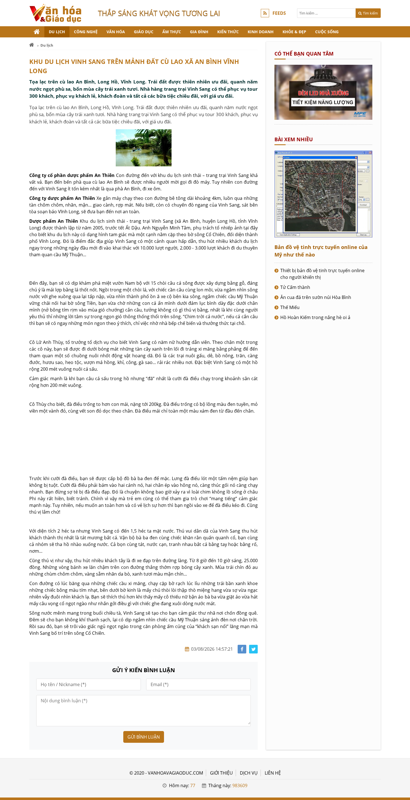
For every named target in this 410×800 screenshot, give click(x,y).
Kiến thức (228, 31)
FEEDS (279, 13)
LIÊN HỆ (273, 773)
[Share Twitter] (253, 649)
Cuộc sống (327, 31)
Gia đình (199, 31)
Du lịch (57, 31)
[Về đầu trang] (402, 320)
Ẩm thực (171, 31)
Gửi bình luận (143, 737)
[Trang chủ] (36, 31)
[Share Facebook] (242, 649)
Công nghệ (86, 31)
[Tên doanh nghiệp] (323, 118)
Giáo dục (143, 31)
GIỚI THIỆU (221, 773)
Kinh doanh (261, 31)
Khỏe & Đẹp (294, 31)
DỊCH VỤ (249, 773)
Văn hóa (116, 31)
